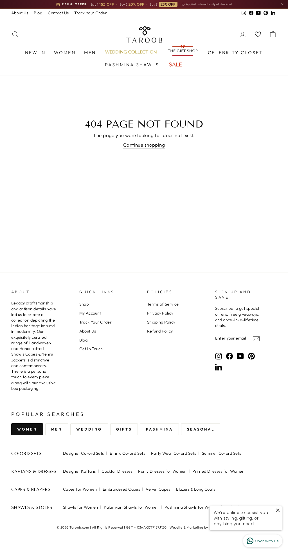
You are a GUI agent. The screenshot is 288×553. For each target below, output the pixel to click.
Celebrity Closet (235, 52)
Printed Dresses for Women (218, 471)
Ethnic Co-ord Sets (127, 453)
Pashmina (159, 429)
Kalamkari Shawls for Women (131, 507)
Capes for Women (80, 489)
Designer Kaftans (79, 471)
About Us (19, 12)
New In (35, 52)
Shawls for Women (80, 507)
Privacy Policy (160, 313)
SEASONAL (200, 429)
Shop (84, 304)
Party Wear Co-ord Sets (173, 453)
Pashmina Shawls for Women (192, 507)
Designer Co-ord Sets (83, 453)
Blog (38, 12)
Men (90, 52)
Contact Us (58, 12)
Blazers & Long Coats (195, 489)
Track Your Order (90, 12)
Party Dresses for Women (162, 471)
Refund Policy (160, 331)
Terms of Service (163, 304)
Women (65, 52)
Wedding (89, 429)
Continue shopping (144, 145)
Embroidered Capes (121, 489)
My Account (90, 313)
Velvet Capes (158, 489)
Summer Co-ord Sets (221, 453)
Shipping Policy (161, 322)
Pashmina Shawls (132, 64)
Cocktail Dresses (117, 471)
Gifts (124, 429)
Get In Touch (91, 348)
